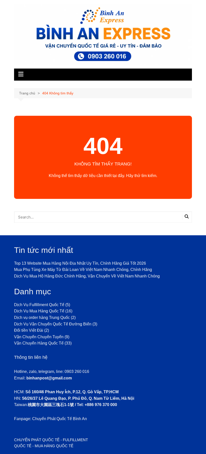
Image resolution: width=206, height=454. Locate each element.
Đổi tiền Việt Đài (28, 330)
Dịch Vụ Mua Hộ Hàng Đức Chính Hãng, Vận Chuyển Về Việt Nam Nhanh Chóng (87, 276)
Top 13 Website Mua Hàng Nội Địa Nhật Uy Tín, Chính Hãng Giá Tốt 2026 (80, 263)
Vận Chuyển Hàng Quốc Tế (39, 343)
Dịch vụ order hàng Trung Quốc (42, 317)
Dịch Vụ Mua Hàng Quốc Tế (39, 311)
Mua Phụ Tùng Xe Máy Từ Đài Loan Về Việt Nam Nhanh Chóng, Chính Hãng (83, 269)
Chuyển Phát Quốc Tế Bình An (59, 419)
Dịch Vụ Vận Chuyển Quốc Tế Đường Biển (52, 324)
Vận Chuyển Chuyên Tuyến (39, 337)
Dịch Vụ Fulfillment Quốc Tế (39, 305)
